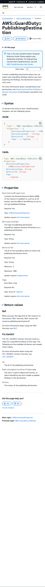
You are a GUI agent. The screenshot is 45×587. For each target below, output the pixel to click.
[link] (39, 18)
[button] (8, 47)
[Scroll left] (12, 7)
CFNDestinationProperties (19, 213)
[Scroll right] (35, 7)
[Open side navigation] (3, 13)
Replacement (22, 275)
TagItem (26, 139)
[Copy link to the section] (2, 103)
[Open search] (41, 7)
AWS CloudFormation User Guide (20, 64)
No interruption (23, 217)
